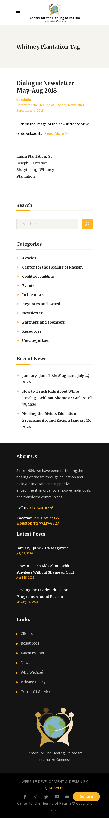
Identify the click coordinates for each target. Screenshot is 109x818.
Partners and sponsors (43, 322)
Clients (27, 633)
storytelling (27, 169)
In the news (33, 294)
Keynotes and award (41, 304)
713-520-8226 (40, 508)
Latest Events (32, 653)
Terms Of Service (36, 691)
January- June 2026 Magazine (49, 375)
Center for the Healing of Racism (41, 105)
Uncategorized (35, 340)
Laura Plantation (31, 156)
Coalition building (38, 276)
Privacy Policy (33, 682)
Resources (32, 331)
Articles (29, 258)
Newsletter (76, 105)
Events (28, 285)
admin (26, 99)
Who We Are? (32, 672)
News (25, 662)
